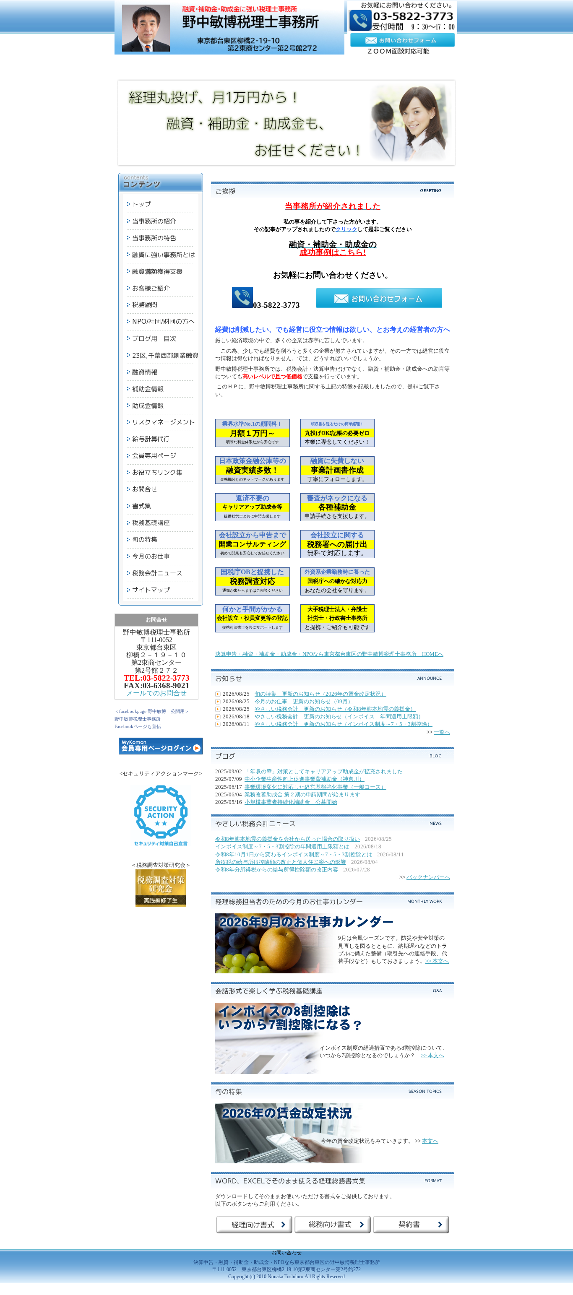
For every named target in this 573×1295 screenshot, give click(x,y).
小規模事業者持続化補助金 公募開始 (291, 802)
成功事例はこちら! (333, 252)
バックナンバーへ (428, 877)
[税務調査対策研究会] (160, 905)
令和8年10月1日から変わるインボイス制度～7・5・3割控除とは (293, 854)
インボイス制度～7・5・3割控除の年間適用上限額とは (282, 846)
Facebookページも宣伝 (138, 726)
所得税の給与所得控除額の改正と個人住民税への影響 (280, 862)
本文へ (430, 1141)
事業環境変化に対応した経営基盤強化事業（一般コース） (315, 787)
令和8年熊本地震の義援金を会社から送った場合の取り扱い (287, 839)
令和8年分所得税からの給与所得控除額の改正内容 (276, 869)
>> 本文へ (437, 961)
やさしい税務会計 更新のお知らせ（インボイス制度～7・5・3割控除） (343, 724)
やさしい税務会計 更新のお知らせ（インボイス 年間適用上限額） (339, 716)
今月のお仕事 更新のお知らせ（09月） (304, 701)
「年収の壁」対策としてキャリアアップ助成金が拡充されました (324, 771)
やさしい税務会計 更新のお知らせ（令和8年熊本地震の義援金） (335, 709)
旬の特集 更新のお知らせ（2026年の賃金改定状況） (320, 694)
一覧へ (442, 732)
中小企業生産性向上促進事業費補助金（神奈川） (305, 779)
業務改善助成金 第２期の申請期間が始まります (302, 794)
